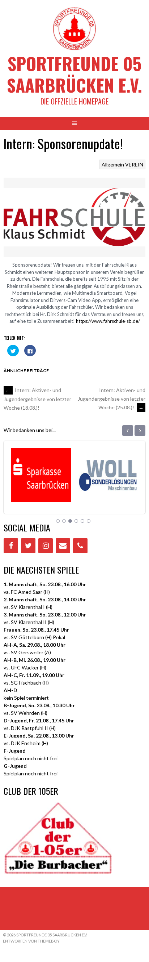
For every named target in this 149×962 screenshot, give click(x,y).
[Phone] (80, 545)
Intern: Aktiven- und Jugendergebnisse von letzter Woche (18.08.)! (37, 399)
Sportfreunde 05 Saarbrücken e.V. (74, 74)
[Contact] (63, 545)
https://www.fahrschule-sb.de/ (108, 321)
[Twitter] (28, 545)
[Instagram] (45, 545)
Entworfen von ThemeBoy (31, 941)
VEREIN (134, 164)
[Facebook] (11, 545)
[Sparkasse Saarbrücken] (40, 493)
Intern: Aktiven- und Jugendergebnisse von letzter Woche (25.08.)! (111, 398)
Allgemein (113, 164)
